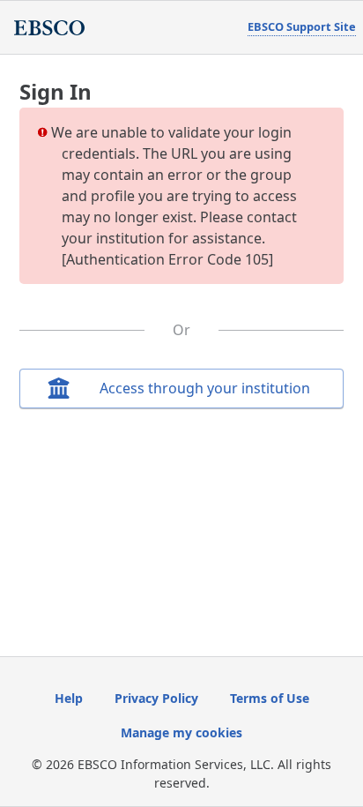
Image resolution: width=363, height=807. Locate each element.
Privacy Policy (156, 698)
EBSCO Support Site (302, 26)
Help (69, 698)
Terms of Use (269, 698)
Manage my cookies (181, 732)
